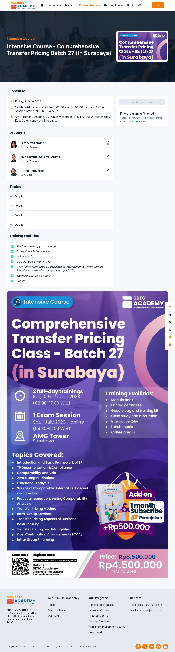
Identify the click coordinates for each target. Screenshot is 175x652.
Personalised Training (61, 5)
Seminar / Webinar (99, 621)
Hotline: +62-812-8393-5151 (147, 604)
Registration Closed (142, 102)
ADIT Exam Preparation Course (107, 626)
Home (51, 604)
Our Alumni (54, 615)
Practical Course (98, 615)
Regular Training (89, 5)
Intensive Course (99, 610)
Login (157, 5)
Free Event (95, 632)
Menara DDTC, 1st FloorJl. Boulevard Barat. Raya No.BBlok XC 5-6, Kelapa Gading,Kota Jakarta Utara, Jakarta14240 (22, 616)
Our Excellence (113, 5)
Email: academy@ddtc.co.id (146, 610)
